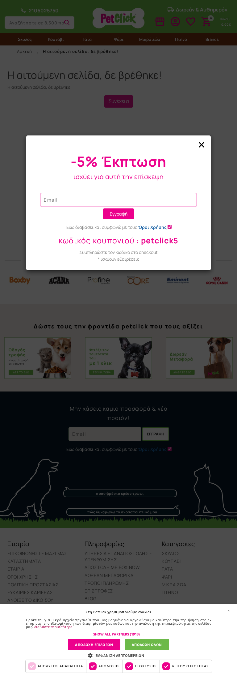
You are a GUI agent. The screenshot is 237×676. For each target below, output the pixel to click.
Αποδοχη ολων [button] (147, 644)
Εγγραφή (118, 214)
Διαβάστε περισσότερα (53, 626)
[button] (118, 634)
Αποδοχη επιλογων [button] (94, 644)
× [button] (229, 610)
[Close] (118, 145)
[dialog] (118, 640)
